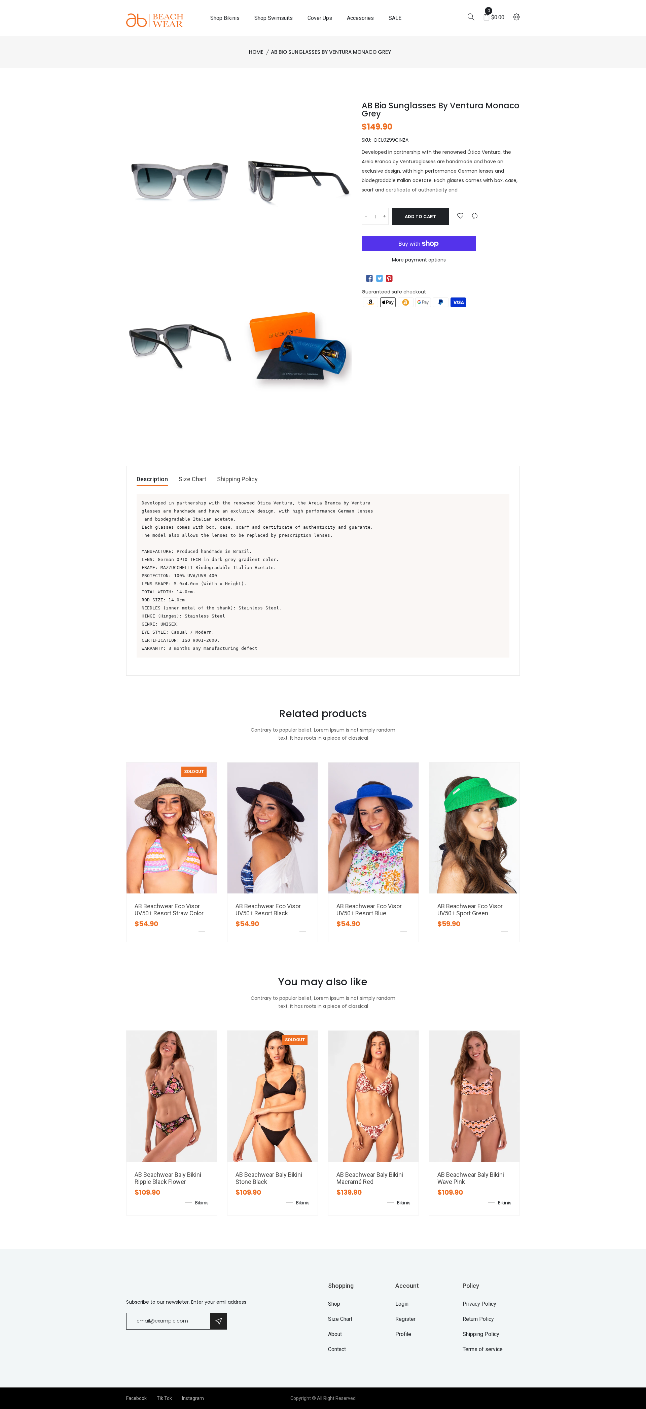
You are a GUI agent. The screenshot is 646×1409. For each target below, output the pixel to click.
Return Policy (478, 1319)
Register (405, 1319)
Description (152, 479)
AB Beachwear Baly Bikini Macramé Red (369, 1178)
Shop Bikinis (225, 18)
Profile (403, 1334)
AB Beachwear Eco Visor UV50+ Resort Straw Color (169, 910)
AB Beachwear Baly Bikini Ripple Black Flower (168, 1178)
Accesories (360, 18)
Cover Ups (320, 18)
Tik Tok (164, 1398)
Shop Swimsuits (273, 18)
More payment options (419, 259)
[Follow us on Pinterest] (389, 278)
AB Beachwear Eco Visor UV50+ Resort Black (268, 910)
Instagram (193, 1398)
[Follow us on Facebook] (369, 278)
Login (401, 1304)
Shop (334, 1304)
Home (256, 52)
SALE (395, 18)
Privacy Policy (479, 1304)
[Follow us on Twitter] (379, 278)
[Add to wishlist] (460, 216)
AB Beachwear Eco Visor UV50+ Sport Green (470, 910)
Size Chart (192, 479)
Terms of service (483, 1349)
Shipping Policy (237, 479)
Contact (337, 1349)
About (335, 1334)
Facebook (136, 1398)
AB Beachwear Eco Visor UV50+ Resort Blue (369, 910)
